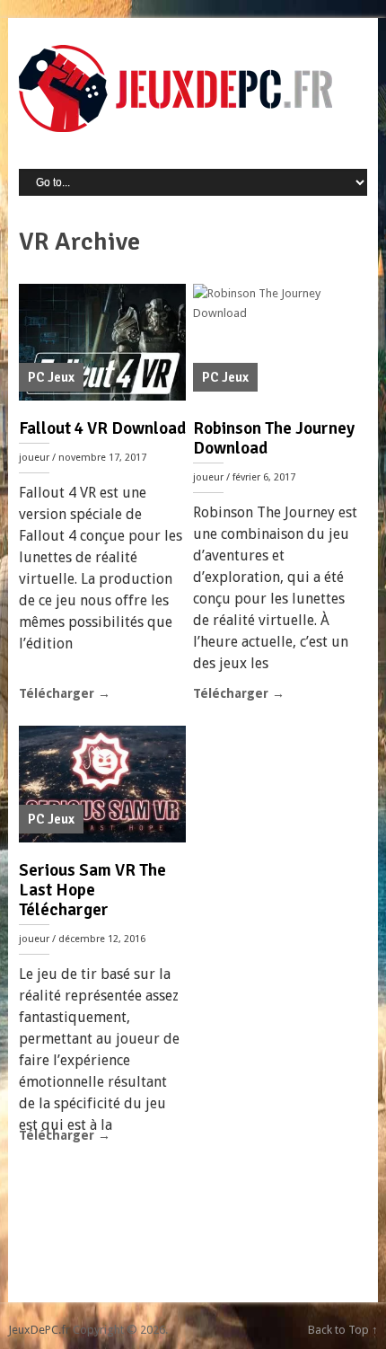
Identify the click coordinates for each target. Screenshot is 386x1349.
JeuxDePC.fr (39, 1329)
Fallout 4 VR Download (102, 428)
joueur (34, 457)
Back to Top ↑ (343, 1329)
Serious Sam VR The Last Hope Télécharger (92, 890)
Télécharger (64, 693)
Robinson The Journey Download (274, 438)
